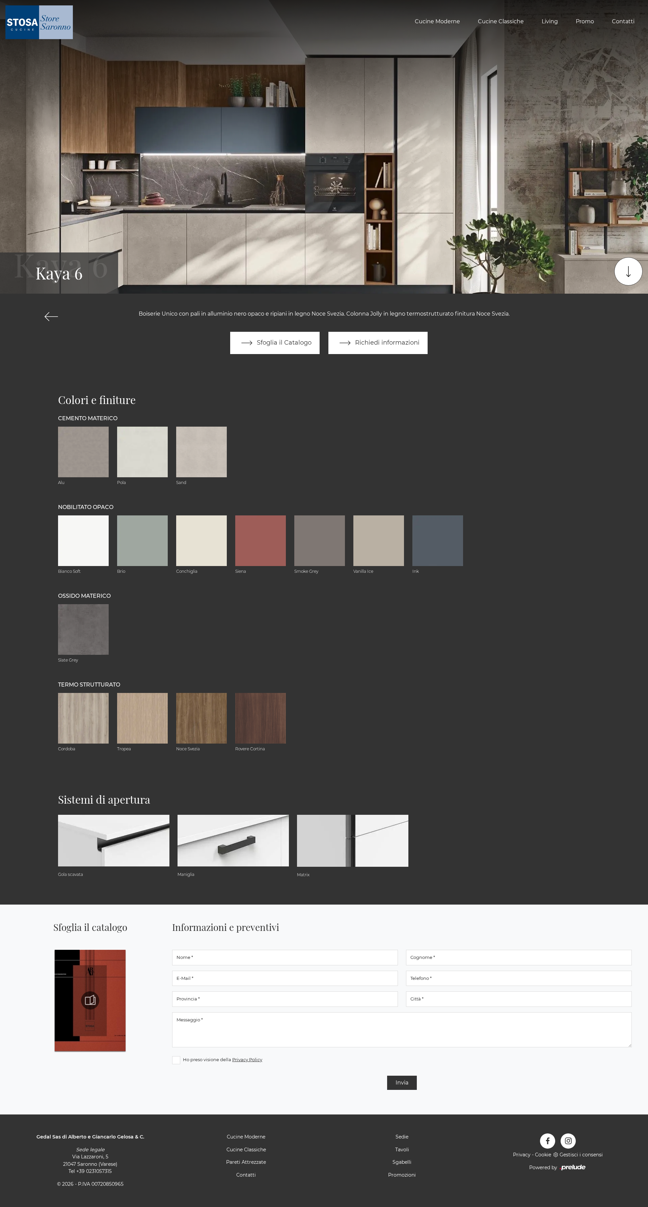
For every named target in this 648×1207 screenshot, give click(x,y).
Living (550, 21)
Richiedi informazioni (386, 342)
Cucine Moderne (437, 21)
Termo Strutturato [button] (89, 684)
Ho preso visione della (222, 1059)
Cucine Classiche (501, 21)
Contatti (623, 21)
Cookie (543, 1155)
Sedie (402, 1137)
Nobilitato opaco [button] (85, 507)
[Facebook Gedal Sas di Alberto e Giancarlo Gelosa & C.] (547, 1141)
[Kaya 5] (51, 316)
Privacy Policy (247, 1059)
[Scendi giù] (628, 271)
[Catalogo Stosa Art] (90, 1000)
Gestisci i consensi (581, 1155)
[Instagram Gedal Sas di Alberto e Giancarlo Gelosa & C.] (568, 1141)
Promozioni (402, 1175)
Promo (585, 21)
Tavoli (402, 1150)
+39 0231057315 (94, 1171)
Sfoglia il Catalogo (283, 342)
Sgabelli (402, 1162)
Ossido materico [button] (84, 596)
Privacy (522, 1155)
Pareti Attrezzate (246, 1162)
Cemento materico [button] (87, 418)
